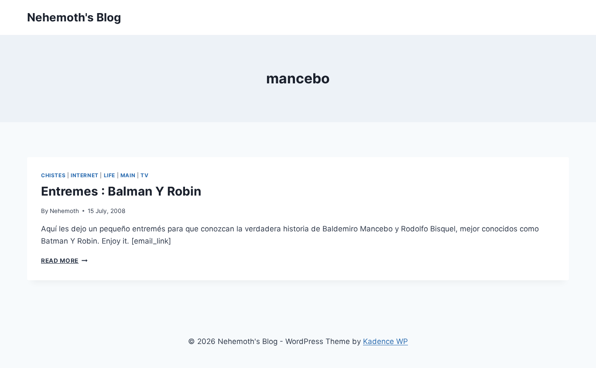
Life (109, 175)
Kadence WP (385, 341)
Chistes (53, 175)
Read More (64, 260)
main (127, 175)
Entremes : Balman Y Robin (121, 191)
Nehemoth (64, 210)
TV (144, 175)
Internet (85, 175)
